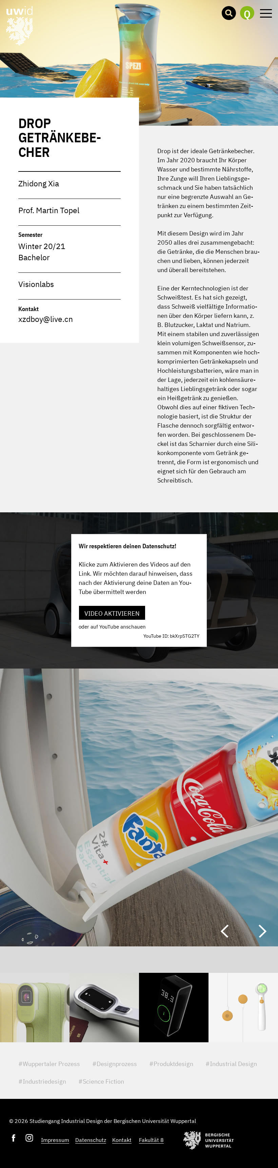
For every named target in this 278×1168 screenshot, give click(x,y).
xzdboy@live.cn (45, 319)
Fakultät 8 (151, 1139)
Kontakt (122, 1139)
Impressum (55, 1139)
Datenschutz (90, 1139)
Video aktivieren (112, 613)
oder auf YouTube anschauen (112, 626)
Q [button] (247, 13)
